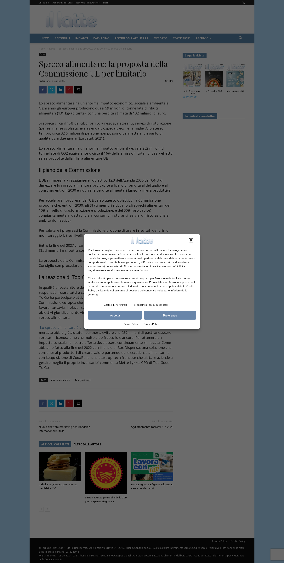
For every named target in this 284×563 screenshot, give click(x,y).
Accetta (115, 315)
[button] (191, 240)
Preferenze (170, 315)
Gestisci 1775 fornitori (115, 305)
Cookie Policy (130, 324)
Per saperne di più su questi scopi (150, 305)
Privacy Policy (151, 324)
